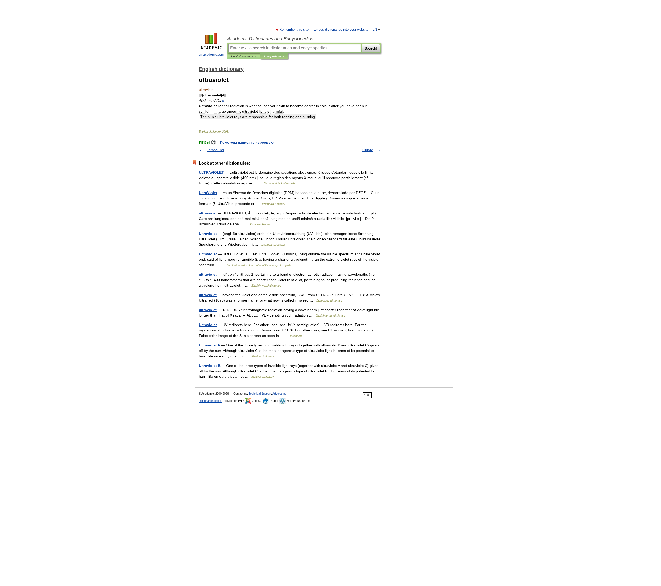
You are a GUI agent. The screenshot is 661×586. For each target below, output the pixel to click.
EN (374, 30)
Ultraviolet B (210, 366)
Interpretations (274, 56)
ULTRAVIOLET (211, 172)
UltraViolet (208, 193)
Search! (371, 48)
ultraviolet (208, 213)
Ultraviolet (208, 234)
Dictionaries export (210, 400)
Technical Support (260, 393)
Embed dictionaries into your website (340, 30)
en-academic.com (211, 54)
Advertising (279, 393)
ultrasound (215, 150)
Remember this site (294, 30)
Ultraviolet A (209, 345)
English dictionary (243, 56)
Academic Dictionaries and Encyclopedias (270, 38)
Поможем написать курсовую (247, 142)
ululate (367, 150)
